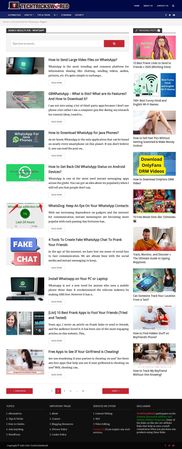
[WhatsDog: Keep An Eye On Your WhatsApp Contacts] (25, 215)
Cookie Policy (59, 434)
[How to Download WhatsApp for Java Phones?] (25, 138)
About (55, 413)
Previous (20, 391)
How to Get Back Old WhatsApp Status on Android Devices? (86, 169)
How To (28, 15)
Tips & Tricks (43, 15)
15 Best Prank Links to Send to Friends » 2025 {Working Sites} (152, 65)
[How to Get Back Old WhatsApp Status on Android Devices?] (25, 172)
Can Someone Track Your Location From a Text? (154, 297)
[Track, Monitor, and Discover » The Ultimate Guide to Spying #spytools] (154, 238)
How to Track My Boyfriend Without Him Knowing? (150, 372)
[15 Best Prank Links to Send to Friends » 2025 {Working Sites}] (154, 47)
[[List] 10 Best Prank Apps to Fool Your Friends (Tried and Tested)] (25, 322)
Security (79, 15)
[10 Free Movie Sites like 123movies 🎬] (154, 201)
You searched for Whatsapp (24, 22)
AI (55, 15)
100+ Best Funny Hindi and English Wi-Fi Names (150, 102)
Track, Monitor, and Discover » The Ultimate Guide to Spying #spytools (152, 258)
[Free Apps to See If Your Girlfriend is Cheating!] (25, 361)
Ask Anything (16, 429)
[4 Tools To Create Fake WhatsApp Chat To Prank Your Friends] (25, 251)
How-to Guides (16, 424)
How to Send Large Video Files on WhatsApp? (82, 60)
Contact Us (162, 5)
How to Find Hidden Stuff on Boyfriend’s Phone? (151, 335)
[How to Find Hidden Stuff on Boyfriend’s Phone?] (154, 317)
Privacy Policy (59, 429)
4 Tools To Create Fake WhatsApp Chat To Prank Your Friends (85, 242)
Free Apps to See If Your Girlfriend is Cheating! (83, 352)
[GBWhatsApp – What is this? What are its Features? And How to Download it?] (25, 99)
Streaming (66, 15)
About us (148, 5)
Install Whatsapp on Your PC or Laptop (78, 279)
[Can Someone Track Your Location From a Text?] (154, 280)
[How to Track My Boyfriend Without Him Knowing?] (154, 355)
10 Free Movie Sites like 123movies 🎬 (154, 219)
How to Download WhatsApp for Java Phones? (83, 133)
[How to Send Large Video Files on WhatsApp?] (25, 65)
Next (115, 391)
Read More (56, 83)
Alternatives (14, 15)
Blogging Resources (62, 424)
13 (83, 391)
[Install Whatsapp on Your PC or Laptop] (25, 288)
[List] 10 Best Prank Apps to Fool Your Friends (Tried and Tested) (87, 315)
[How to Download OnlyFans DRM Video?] (154, 163)
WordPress (14, 434)
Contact (56, 418)
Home (136, 5)
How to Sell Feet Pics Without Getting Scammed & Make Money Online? (153, 141)
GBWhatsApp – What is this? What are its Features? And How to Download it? (87, 96)
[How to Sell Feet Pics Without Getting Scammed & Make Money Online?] (154, 122)
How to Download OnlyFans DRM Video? (153, 181)
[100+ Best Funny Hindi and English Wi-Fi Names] (154, 84)
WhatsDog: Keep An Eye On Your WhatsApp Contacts (88, 206)
